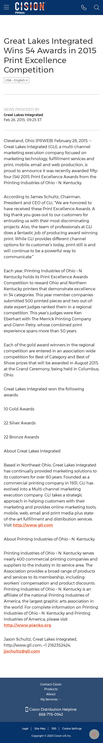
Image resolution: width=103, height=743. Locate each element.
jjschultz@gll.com (22, 651)
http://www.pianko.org (27, 625)
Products (51, 689)
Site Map (40, 728)
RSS (54, 728)
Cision (58, 735)
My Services (49, 699)
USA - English (15, 80)
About (51, 694)
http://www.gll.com (33, 525)
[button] (84, 7)
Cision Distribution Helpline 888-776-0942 (52, 712)
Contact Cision (51, 684)
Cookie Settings (72, 728)
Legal (25, 728)
